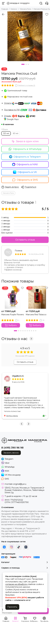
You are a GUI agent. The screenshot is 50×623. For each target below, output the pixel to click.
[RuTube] (26, 547)
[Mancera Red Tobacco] (37, 297)
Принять (12, 607)
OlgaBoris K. (18, 376)
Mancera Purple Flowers (12, 314)
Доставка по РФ (12, 110)
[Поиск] (41, 3)
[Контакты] (47, 3)
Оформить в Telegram (27, 156)
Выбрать (12, 325)
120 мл (6, 133)
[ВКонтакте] (4, 547)
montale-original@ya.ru (15, 484)
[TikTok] (19, 547)
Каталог (14, 9)
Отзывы (7, 116)
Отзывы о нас (14, 339)
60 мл (15, 133)
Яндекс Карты (12, 416)
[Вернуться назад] (3, 14)
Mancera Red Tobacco (36, 314)
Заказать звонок (11, 453)
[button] (23, 64)
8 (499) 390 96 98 (12, 447)
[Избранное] (47, 14)
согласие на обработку (16, 584)
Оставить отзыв (25, 239)
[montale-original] (18, 3)
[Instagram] (11, 547)
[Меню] (3, 3)
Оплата (7, 103)
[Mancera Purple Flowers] (12, 297)
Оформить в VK (27, 172)
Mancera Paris (25, 9)
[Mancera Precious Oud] (25, 36)
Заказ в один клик (27, 141)
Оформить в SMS (27, 179)
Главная (4, 9)
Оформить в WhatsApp (27, 149)
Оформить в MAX (27, 164)
